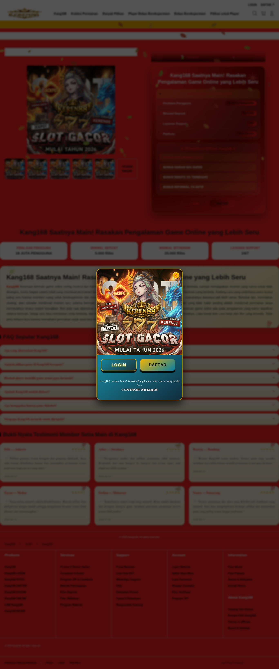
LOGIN (119, 365)
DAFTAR (158, 365)
